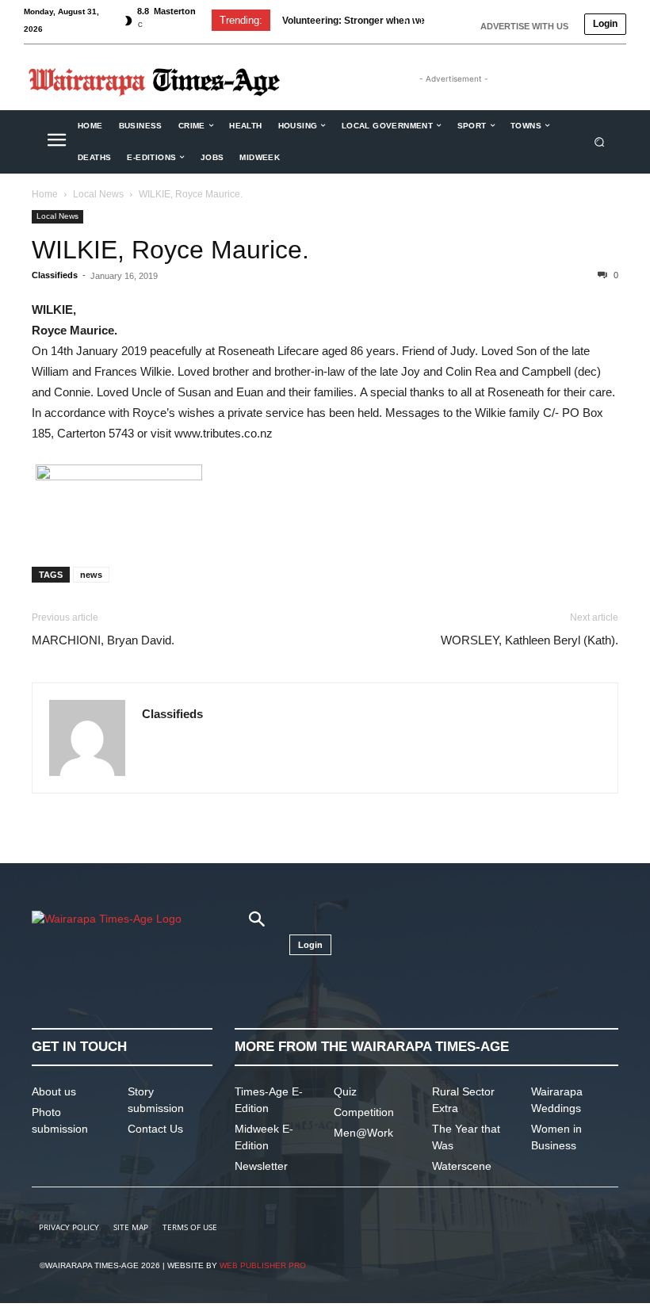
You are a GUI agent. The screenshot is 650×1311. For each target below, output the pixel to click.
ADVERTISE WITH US (524, 26)
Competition (364, 1112)
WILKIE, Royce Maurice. (170, 249)
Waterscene (461, 1166)
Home (45, 194)
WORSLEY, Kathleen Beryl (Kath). (529, 640)
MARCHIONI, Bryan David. (103, 640)
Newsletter (261, 1166)
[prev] (405, 20)
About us (54, 1091)
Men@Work (363, 1132)
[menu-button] (56, 141)
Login (605, 23)
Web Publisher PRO (263, 1265)
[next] (431, 20)
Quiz (345, 1091)
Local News (98, 194)
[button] (599, 141)
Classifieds (55, 275)
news (91, 574)
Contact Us (155, 1128)
